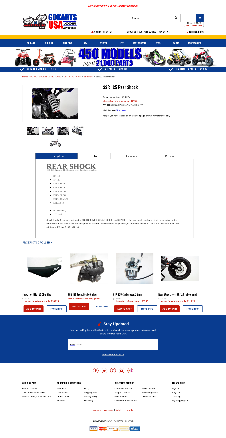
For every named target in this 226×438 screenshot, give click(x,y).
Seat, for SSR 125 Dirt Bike (36, 294)
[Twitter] (104, 370)
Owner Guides (149, 396)
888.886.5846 (196, 31)
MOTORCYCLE (139, 43)
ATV (85, 43)
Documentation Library (126, 400)
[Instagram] (130, 370)
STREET (103, 43)
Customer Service (147, 32)
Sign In (97, 32)
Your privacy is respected (113, 354)
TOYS (158, 43)
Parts (53, 69)
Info (94, 156)
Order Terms (63, 396)
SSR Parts (88, 76)
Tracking (176, 396)
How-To (129, 410)
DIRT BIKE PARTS (73, 76)
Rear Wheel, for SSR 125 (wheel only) (177, 294)
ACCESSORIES (194, 43)
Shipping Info (90, 392)
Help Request (121, 396)
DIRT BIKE (67, 43)
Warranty (108, 410)
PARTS (176, 43)
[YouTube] (121, 370)
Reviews (170, 156)
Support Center (122, 392)
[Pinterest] (113, 370)
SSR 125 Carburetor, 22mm (127, 294)
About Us (131, 32)
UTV (122, 43)
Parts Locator (148, 388)
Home (25, 76)
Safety (119, 410)
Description (56, 156)
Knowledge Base (150, 392)
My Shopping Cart (180, 400)
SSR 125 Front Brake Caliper (82, 294)
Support (97, 410)
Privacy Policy (90, 396)
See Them (203, 69)
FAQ (86, 388)
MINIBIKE (49, 43)
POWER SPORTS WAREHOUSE (45, 76)
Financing (88, 400)
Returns (61, 400)
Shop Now (123, 69)
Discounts (131, 156)
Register (107, 32)
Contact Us (164, 32)
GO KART (31, 43)
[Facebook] (96, 370)
